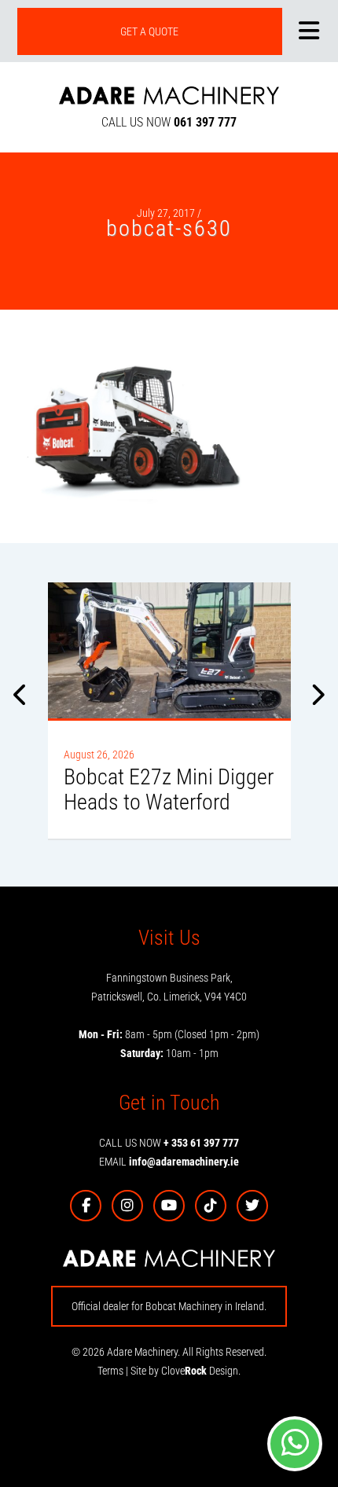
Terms (110, 1370)
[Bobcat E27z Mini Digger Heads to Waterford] (169, 650)
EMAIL (169, 1161)
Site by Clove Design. (185, 1370)
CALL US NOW (169, 122)
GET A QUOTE (149, 31)
